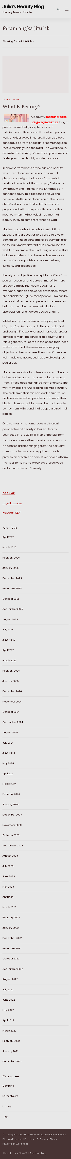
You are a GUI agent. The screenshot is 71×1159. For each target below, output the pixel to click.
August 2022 (10, 979)
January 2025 (10, 681)
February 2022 (11, 1041)
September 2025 (12, 609)
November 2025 (12, 588)
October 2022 (10, 958)
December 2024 (12, 691)
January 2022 (10, 1051)
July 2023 (8, 866)
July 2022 (8, 989)
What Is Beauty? (21, 106)
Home (6, 1153)
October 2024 (10, 712)
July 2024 (8, 742)
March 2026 (9, 547)
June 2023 (8, 876)
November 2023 (12, 825)
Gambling (8, 1085)
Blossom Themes (49, 1139)
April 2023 (8, 897)
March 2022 (9, 1030)
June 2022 (8, 999)
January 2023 (10, 928)
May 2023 (8, 886)
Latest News (10, 99)
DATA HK (8, 493)
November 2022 (12, 948)
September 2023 (12, 845)
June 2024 (8, 753)
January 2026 (10, 568)
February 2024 (11, 794)
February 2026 (11, 557)
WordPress (22, 1144)
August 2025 (10, 619)
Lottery (7, 1106)
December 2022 (12, 938)
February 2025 (11, 670)
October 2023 (10, 835)
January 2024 (10, 804)
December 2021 (12, 1061)
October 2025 (10, 599)
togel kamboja (12, 503)
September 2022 (12, 969)
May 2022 (8, 1010)
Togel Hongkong (38, 1153)
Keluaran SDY (11, 512)
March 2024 (9, 784)
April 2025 (8, 650)
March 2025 (9, 660)
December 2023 (12, 814)
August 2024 (10, 732)
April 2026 (8, 537)
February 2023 (11, 917)
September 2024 (12, 722)
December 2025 (12, 578)
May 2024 (8, 763)
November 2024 (12, 701)
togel (5, 1116)
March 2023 (9, 907)
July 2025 (8, 629)
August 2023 (10, 855)
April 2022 (8, 1020)
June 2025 (8, 640)
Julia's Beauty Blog (23, 6)
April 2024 (8, 773)
